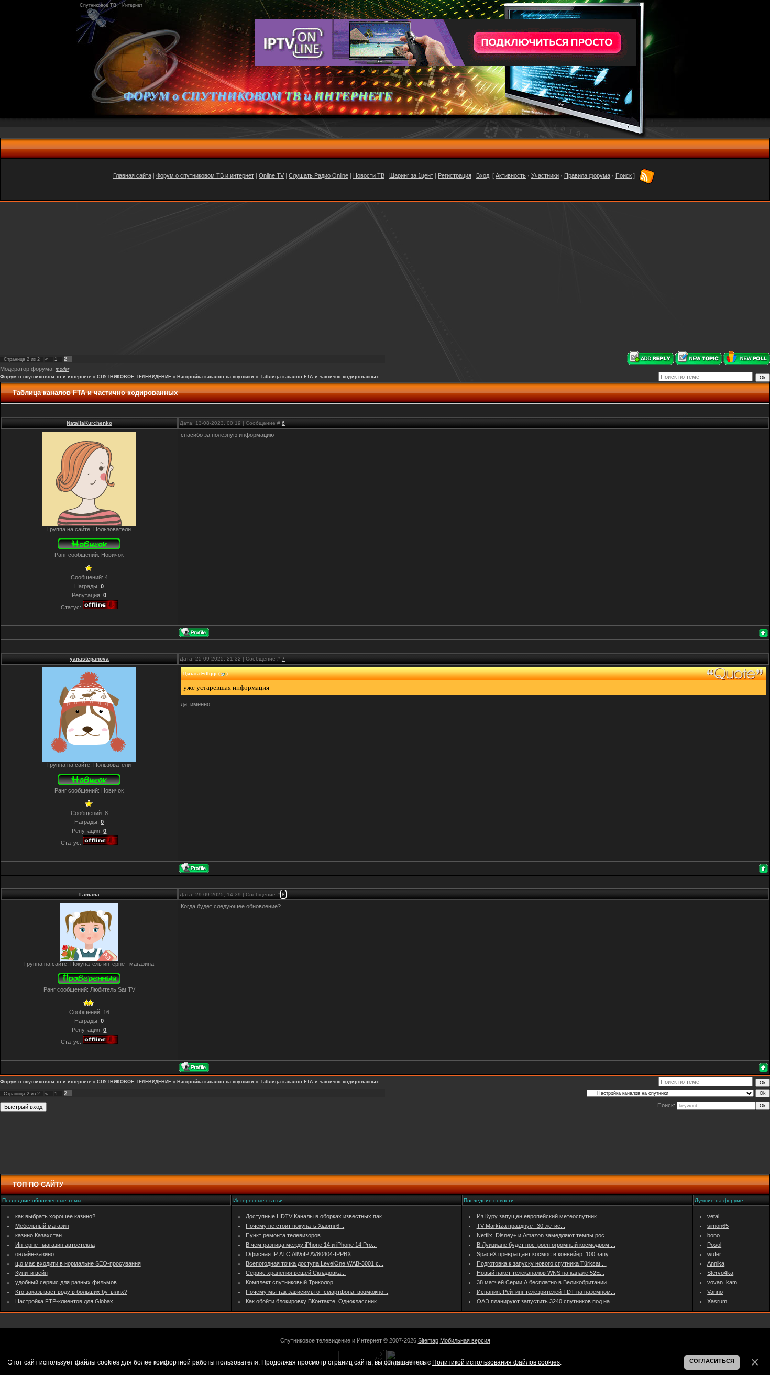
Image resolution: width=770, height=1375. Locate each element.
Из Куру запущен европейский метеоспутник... (539, 1216)
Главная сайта (132, 175)
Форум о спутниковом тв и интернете (45, 376)
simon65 (718, 1226)
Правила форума (587, 175)
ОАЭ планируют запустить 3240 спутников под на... (545, 1301)
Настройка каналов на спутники (215, 376)
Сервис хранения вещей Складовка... (296, 1273)
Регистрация (454, 175)
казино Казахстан (38, 1235)
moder (62, 369)
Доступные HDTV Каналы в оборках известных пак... (316, 1216)
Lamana (89, 894)
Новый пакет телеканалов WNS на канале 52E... (540, 1273)
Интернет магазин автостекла (55, 1244)
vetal (713, 1216)
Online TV (271, 175)
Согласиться (711, 1361)
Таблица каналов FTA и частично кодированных (319, 376)
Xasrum (717, 1301)
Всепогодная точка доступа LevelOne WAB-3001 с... (314, 1263)
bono (713, 1235)
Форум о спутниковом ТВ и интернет (205, 175)
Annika (715, 1263)
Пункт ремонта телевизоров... (285, 1235)
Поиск (623, 175)
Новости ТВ (368, 175)
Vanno (715, 1292)
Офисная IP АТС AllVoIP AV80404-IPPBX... (301, 1254)
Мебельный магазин (42, 1226)
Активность (511, 175)
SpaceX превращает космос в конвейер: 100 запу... (545, 1254)
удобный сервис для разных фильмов (66, 1282)
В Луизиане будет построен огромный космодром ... (546, 1244)
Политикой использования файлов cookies (496, 1362)
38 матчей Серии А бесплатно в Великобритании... (544, 1282)
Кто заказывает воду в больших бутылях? (71, 1292)
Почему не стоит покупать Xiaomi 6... (295, 1226)
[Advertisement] (385, 276)
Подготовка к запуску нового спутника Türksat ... (542, 1263)
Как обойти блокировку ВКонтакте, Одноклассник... (313, 1301)
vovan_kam (722, 1282)
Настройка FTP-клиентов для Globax (64, 1301)
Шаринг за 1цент (411, 175)
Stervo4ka (720, 1273)
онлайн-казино (34, 1254)
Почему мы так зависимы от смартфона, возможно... (317, 1292)
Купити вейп (31, 1273)
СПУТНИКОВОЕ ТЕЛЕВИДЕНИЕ (134, 376)
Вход (482, 175)
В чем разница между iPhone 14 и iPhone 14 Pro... (311, 1244)
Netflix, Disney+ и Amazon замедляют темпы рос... (543, 1235)
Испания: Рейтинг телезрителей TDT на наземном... (546, 1292)
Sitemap (428, 1340)
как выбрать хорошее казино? (55, 1216)
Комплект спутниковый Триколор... (292, 1282)
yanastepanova (89, 659)
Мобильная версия (465, 1340)
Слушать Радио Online (318, 175)
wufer (714, 1254)
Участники (545, 175)
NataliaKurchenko (89, 423)
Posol (714, 1244)
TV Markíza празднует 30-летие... (521, 1226)
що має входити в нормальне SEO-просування (78, 1263)
